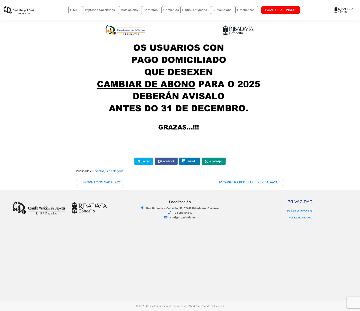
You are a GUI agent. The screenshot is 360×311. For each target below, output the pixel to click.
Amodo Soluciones (213, 306)
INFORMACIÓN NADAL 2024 (102, 182)
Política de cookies (300, 217)
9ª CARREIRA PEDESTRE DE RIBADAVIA (248, 182)
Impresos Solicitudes (100, 10)
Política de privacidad (300, 210)
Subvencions (222, 10)
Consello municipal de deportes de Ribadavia (173, 306)
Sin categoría (114, 171)
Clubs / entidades (194, 10)
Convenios (171, 10)
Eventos (98, 171)
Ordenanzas (245, 10)
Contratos (150, 10)
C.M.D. (74, 10)
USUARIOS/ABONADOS (281, 10)
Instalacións (129, 10)
